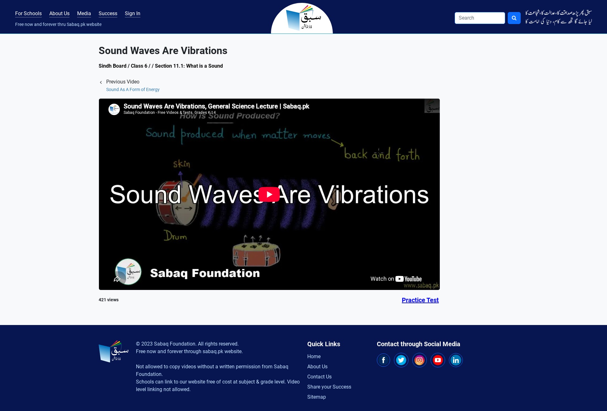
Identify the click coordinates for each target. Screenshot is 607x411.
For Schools (28, 13)
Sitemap (316, 397)
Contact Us (319, 377)
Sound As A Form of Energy (133, 89)
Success (108, 13)
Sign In (132, 13)
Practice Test (420, 300)
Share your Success (329, 387)
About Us (59, 13)
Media (84, 13)
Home (314, 356)
